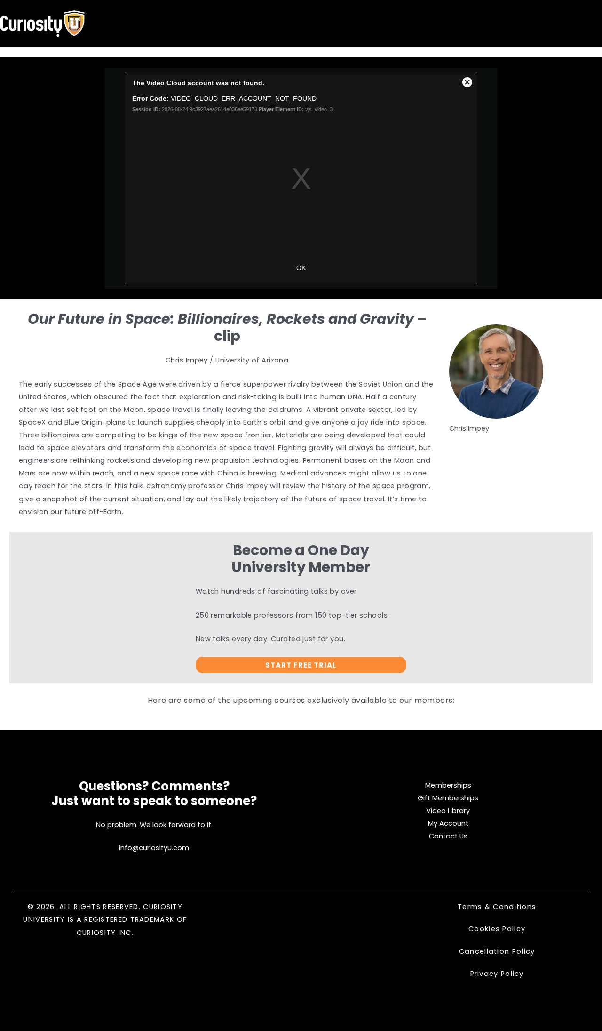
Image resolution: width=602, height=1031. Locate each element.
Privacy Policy (497, 973)
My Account (448, 823)
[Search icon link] (571, 24)
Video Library (448, 810)
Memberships (448, 785)
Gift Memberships (448, 798)
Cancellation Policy (497, 951)
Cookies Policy (496, 929)
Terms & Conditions (497, 906)
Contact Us (448, 836)
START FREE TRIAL (301, 665)
